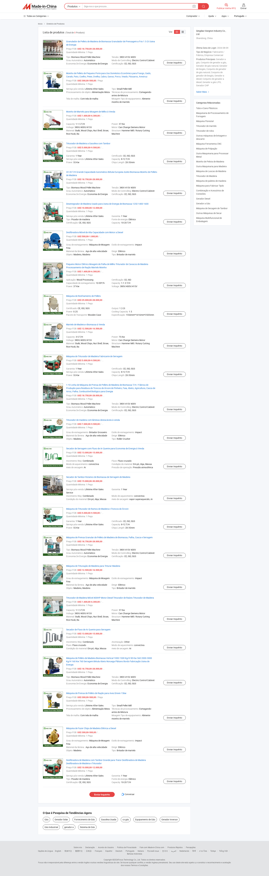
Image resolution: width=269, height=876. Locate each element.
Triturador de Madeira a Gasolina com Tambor (88, 143)
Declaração (90, 847)
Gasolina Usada (108, 819)
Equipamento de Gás (145, 819)
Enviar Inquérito (174, 62)
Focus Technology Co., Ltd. (129, 859)
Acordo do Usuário (106, 847)
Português (130, 851)
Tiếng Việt (223, 851)
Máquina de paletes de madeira (211, 180)
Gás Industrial (51, 827)
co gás (126, 819)
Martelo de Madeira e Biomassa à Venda (85, 324)
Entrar (244, 8)
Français (98, 851)
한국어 (165, 851)
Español (108, 851)
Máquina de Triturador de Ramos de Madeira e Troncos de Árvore (97, 508)
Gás (46, 819)
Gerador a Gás (203, 203)
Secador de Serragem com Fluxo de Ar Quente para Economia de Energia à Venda (105, 448)
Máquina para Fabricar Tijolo (210, 185)
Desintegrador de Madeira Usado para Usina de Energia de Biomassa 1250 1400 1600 (107, 203)
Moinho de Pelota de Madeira (210, 161)
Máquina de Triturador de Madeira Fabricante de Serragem (94, 356)
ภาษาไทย (203, 851)
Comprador (191, 16)
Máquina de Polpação (206, 148)
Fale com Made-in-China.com (152, 847)
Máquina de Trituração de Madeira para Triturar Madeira (93, 565)
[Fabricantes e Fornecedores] (39, 6)
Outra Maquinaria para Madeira (211, 166)
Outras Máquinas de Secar (209, 213)
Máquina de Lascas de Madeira (211, 171)
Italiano (141, 851)
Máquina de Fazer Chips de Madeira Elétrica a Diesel (91, 728)
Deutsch (119, 851)
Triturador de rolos (205, 130)
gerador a (69, 827)
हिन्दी (194, 851)
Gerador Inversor (169, 819)
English (58, 851)
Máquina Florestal (205, 121)
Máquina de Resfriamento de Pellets (83, 295)
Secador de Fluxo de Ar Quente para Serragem (88, 629)
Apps (224, 16)
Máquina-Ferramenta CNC (209, 143)
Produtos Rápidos (175, 847)
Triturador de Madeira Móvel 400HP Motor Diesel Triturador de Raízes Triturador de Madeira (110, 597)
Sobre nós (78, 847)
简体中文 (68, 851)
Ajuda (211, 16)
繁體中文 (79, 851)
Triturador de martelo (206, 125)
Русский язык (153, 851)
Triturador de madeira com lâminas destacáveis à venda (93, 419)
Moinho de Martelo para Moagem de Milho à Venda (90, 111)
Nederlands (184, 851)
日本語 (89, 851)
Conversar (129, 794)
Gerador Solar (61, 819)
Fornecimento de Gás (84, 819)
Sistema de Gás (87, 827)
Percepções (191, 847)
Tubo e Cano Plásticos (206, 108)
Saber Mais (203, 91)
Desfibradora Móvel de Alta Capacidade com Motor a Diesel (94, 232)
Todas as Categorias (36, 16)
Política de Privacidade (126, 847)
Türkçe (213, 851)
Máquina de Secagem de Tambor (212, 208)
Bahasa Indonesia (134, 853)
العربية (173, 851)
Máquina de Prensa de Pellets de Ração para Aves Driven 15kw (96, 693)
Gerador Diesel (203, 198)
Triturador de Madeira (206, 176)
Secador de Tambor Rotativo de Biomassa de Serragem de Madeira (98, 477)
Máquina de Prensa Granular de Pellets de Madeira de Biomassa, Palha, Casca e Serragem (109, 537)
